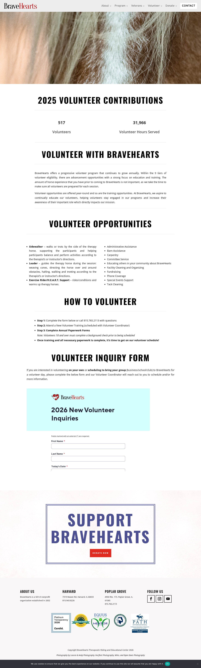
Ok (167, 664)
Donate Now (101, 553)
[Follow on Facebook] (151, 599)
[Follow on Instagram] (159, 599)
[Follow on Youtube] (168, 599)
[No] (197, 664)
